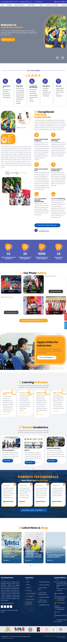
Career (28, 582)
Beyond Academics (20, 5)
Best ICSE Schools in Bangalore (59, 636)
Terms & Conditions (10, 638)
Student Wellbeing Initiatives (46, 225)
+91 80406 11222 (39, 1)
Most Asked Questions (44, 582)
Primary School (25, 393)
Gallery (28, 584)
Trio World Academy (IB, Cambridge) (60, 620)
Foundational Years (7, 393)
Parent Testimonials (31, 593)
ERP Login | (58, 1)
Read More (6, 460)
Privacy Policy (3, 638)
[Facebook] (2, 606)
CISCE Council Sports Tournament (42, 601)
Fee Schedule (29, 596)
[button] (33, 469)
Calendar (28, 587)
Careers (65, 1)
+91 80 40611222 (60, 598)
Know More (6, 414)
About (2, 5)
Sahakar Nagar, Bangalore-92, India (9, 1)
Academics (9, 5)
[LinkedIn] (8, 606)
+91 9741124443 (60, 600)
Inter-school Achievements (28, 603)
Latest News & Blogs (44, 584)
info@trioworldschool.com (60, 596)
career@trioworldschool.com (60, 616)
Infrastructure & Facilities (52, 5)
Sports (41, 5)
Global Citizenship (53, 448)
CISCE (17, 585)
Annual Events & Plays (42, 588)
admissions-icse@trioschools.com (59, 607)
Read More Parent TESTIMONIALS (32, 510)
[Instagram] (5, 606)
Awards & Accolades (44, 597)
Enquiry (65, 325)
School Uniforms (30, 599)
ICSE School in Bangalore (48, 636)
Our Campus (7, 35)
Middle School (41, 393)
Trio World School (16, 636)
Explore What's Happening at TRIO (32, 320)
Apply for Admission (46, 357)
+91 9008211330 (60, 609)
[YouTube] (11, 606)
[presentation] (57, 58)
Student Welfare (31, 5)
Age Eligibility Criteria (44, 604)
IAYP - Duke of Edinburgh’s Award (42, 593)
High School (57, 393)
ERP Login (29, 590)
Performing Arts (8, 450)
